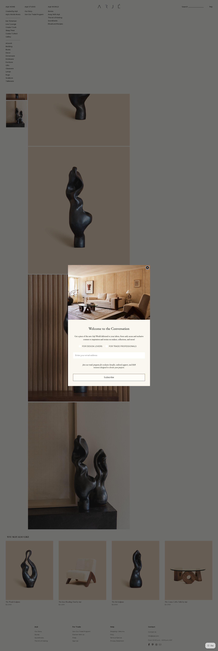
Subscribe (109, 377)
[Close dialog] (147, 267)
